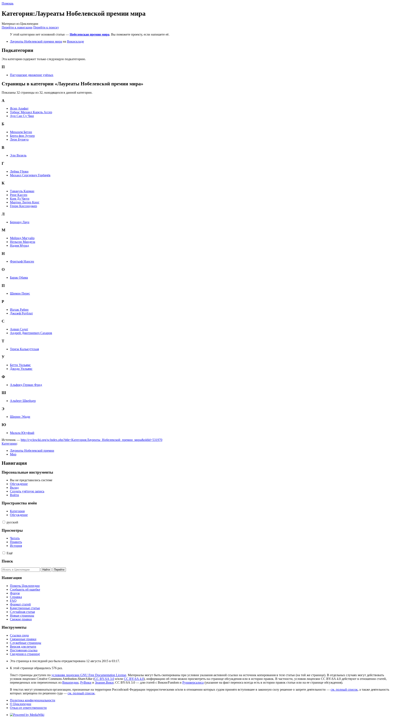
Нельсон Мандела (22, 242)
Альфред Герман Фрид (26, 385)
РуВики (85, 682)
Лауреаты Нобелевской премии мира (36, 41)
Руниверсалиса (193, 682)
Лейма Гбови (19, 171)
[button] (3, 522)
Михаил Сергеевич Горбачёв (30, 175)
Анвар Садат (19, 329)
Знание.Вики (104, 682)
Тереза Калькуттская (24, 349)
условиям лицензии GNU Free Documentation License (88, 675)
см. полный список (344, 689)
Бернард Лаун (19, 222)
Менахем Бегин (21, 132)
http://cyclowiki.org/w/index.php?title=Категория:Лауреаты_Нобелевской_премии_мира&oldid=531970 (91, 440)
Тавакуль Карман (22, 191)
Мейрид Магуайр (22, 238)
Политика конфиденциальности (32, 700)
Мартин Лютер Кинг (24, 202)
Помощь (7, 3)
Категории (9, 443)
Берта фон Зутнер (22, 135)
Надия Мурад (19, 245)
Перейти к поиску (46, 27)
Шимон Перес (20, 293)
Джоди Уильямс (21, 368)
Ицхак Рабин (19, 309)
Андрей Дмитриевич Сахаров (31, 333)
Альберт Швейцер (23, 400)
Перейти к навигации (17, 27)
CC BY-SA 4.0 (134, 679)
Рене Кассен (18, 195)
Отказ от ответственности (28, 707)
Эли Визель (18, 155)
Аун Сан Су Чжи (22, 116)
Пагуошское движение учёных (31, 75)
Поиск (7, 561)
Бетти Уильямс (20, 365)
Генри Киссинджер (23, 206)
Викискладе (75, 41)
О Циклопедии (20, 704)
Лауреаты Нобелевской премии (32, 450)
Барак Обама (19, 277)
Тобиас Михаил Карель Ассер (31, 112)
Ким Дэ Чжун (19, 198)
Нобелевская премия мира (89, 34)
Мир (13, 454)
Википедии (70, 682)
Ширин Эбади (20, 416)
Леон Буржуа (19, 139)
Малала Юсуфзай (22, 433)
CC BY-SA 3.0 (104, 679)
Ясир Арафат (19, 108)
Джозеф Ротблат (21, 313)
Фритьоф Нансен (22, 261)
